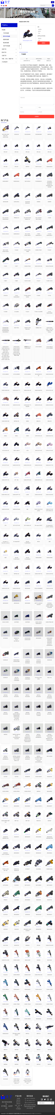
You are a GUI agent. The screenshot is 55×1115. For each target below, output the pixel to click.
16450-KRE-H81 (5, 421)
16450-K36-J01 (27, 390)
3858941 (27, 945)
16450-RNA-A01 (38, 974)
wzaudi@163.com (31, 1102)
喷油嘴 (3, 29)
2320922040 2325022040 (27, 639)
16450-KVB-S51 (16, 588)
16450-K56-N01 (49, 374)
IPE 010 (49, 152)
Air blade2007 (16, 541)
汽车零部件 (5, 62)
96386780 (27, 776)
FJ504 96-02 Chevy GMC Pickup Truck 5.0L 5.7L (16, 1081)
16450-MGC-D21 (5, 494)
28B (49, 541)
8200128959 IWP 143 (5, 821)
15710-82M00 (16, 374)
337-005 (5, 573)
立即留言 (37, 116)
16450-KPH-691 (27, 480)
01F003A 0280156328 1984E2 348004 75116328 (49, 605)
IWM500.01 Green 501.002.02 (16, 640)
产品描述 (23, 54)
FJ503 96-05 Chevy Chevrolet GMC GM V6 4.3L (27, 1081)
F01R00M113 (38, 181)
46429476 (16, 836)
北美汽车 (4, 55)
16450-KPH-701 (5, 480)
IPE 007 (16, 166)
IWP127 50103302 (27, 696)
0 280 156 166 (49, 588)
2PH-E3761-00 (49, 390)
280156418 (16, 603)
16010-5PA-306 (38, 266)
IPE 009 (5, 166)
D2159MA (38, 869)
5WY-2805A (38, 885)
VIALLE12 (5, 806)
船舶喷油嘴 (6, 39)
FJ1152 (16, 250)
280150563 (16, 806)
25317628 (5, 945)
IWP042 (38, 791)
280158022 (16, 853)
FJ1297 (49, 250)
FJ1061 (38, 295)
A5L (27, 509)
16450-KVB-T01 (38, 573)
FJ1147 (27, 311)
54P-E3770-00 (38, 450)
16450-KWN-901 (5, 390)
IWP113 (38, 1049)
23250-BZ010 (38, 1004)
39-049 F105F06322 (16, 558)
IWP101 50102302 (5, 713)
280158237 (49, 806)
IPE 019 (27, 152)
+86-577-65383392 (30, 1098)
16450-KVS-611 (38, 465)
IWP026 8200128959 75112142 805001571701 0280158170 (49, 737)
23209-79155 (49, 1004)
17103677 (27, 869)
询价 (44, 43)
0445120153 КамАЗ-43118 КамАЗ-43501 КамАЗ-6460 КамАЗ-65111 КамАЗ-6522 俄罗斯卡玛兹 (16, 351)
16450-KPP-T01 (16, 494)
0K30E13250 (49, 869)
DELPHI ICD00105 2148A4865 (16, 679)
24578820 (16, 622)
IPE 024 (16, 152)
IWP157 (27, 166)
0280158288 (49, 557)
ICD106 (38, 960)
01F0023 (16, 899)
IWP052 (5, 734)
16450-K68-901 (38, 390)
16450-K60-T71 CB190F (27, 405)
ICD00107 (5, 677)
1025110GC (16, 201)
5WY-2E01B (49, 756)
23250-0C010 (38, 989)
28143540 (5, 1079)
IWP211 (27, 1033)
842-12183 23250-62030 (5, 250)
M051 (16, 435)
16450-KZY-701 (49, 465)
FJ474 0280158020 (16, 296)
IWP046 (49, 1049)
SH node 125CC (38, 525)
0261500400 (27, 134)
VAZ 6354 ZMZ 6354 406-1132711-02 (5, 136)
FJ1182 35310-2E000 (27, 296)
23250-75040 (27, 1004)
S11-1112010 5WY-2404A (38, 218)
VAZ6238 (16, 929)
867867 (49, 820)
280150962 (49, 791)
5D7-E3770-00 (16, 525)
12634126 (16, 134)
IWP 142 (16, 820)
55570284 (49, 960)
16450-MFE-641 (38, 480)
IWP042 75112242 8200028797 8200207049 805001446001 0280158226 (27, 738)
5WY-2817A (27, 885)
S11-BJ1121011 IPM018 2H (27, 218)
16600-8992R (16, 974)
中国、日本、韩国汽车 (7, 58)
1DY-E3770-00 (5, 465)
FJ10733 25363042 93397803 (38, 661)
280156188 (5, 201)
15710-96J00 (39, 346)
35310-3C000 (5, 622)
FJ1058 (5, 311)
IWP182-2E (16, 421)
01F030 (5, 776)
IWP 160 (27, 820)
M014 (38, 541)
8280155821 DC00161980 (16, 660)
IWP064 (5, 1064)
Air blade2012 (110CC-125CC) (49, 526)
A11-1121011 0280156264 (5, 218)
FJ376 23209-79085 (27, 250)
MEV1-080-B (16, 450)
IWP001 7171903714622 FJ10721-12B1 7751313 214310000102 (38, 759)
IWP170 (5, 1049)
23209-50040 (16, 1018)
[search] (53, 5)
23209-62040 (5, 1018)
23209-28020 (27, 1018)
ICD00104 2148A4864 (27, 678)
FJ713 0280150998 (49, 312)
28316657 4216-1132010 (27, 930)
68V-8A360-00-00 (38, 375)
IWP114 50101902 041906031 (49, 697)
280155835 (27, 603)
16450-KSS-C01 (27, 465)
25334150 (27, 914)
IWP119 (27, 1049)
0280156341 (16, 181)
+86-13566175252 (30, 1100)
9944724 (39, 820)
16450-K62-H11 (49, 435)
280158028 (49, 1018)
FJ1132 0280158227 (49, 234)
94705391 (5, 638)
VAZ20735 (16, 945)
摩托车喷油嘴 (6, 36)
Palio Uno (49, 677)
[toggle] (52, 2)
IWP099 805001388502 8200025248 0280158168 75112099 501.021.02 (16, 716)
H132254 (16, 885)
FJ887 (16, 280)
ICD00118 (5, 660)
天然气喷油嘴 (6, 46)
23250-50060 (5, 791)
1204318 (6, 295)
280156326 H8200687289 (49, 837)
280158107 (49, 914)
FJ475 (5, 266)
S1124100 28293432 (27, 202)
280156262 (27, 588)
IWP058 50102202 (49, 713)
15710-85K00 (5, 374)
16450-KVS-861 (16, 509)
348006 (38, 201)
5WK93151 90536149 (16, 869)
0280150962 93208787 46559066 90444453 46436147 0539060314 (49, 642)
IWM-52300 (27, 960)
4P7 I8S (16, 480)
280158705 (38, 929)
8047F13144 (38, 166)
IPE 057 (5, 152)
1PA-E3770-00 (49, 450)
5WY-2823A (49, 885)
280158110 (38, 853)
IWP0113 (49, 134)
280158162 (38, 1018)
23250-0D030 (38, 776)
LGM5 (27, 494)
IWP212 (49, 1064)
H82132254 (49, 929)
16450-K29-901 (49, 573)
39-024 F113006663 (27, 558)
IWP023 (27, 1064)
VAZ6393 (5, 929)
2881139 (49, 421)
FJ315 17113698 (38, 311)
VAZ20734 (49, 776)
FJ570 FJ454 (27, 280)
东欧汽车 (4, 49)
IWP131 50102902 (16, 696)
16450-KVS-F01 (16, 465)
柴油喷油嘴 (6, 42)
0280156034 (49, 166)
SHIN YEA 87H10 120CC (38, 510)
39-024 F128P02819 (27, 542)
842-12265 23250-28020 (27, 234)
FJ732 (49, 295)
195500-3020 (27, 974)
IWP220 (38, 1064)
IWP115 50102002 (38, 696)
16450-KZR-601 (38, 494)
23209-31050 (16, 960)
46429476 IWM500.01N (5, 837)
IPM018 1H (16, 217)
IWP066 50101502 (27, 713)
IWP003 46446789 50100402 (27, 758)
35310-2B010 (5, 989)
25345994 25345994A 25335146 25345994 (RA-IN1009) (49, 184)
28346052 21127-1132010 (5, 853)
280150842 (27, 806)
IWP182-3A (16, 573)
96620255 (38, 899)
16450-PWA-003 (49, 622)
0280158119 (16, 233)
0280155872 (16, 989)
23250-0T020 (27, 266)
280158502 (27, 899)
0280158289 (38, 557)
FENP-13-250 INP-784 (5, 869)
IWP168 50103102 (5, 696)
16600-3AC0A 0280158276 (38, 622)
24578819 (27, 622)
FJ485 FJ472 (49, 280)
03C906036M (38, 134)
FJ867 (5, 280)
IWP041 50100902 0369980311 (38, 736)
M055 (27, 421)
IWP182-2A (27, 573)
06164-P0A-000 (49, 266)
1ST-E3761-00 (5, 450)
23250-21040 (49, 989)
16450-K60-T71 (16, 390)
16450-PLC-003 (5, 960)
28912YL (38, 421)
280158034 (16, 914)
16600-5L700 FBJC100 (27, 328)
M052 (5, 435)
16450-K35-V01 (49, 480)
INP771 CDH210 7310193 (38, 604)
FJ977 (16, 266)
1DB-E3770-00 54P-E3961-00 (49, 510)
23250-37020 (38, 250)
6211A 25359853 (38, 588)
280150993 (38, 638)
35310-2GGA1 (5, 233)
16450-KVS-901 (5, 509)
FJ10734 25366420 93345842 (27, 661)
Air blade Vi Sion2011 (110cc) (5, 542)
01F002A (5, 914)
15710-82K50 (27, 374)
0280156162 (5, 1033)
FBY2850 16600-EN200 (16, 1034)
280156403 (5, 603)
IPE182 (38, 945)
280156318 (38, 914)
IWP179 (38, 1033)
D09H (27, 435)
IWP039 (16, 1064)
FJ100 (49, 217)
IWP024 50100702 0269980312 (5, 758)
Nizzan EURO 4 (38, 806)
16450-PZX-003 (49, 945)
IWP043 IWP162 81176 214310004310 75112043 (16, 736)
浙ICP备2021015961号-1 (35, 1113)
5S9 (5, 557)
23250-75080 (16, 1004)
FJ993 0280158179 (38, 234)
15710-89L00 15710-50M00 (49, 347)
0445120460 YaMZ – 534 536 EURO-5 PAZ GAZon (49, 330)
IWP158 (16, 1049)
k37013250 (5, 885)
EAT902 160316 (5, 405)
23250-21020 (5, 1004)
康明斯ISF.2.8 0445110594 (27, 347)
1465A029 (49, 974)
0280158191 (27, 989)
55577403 (16, 327)
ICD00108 (49, 660)
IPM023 (5, 899)
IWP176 (49, 1033)
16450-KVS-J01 (38, 405)
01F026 (16, 776)
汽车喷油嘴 (6, 33)
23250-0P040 (16, 791)
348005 (49, 201)
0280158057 (5, 181)
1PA (5, 525)
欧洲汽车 (4, 52)
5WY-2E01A (27, 181)
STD (27, 450)
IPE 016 (38, 152)
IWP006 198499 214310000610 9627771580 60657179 (16, 758)
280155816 (49, 853)
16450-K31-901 (16, 405)
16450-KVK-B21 (49, 405)
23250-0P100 (27, 791)
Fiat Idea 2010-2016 (38, 678)
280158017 (27, 853)
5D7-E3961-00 (27, 525)
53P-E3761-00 (38, 435)
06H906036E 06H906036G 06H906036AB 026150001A (5, 330)
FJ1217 (38, 280)
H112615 (5, 974)
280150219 (27, 836)
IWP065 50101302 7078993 (38, 714)
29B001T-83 (38, 327)
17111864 (16, 311)
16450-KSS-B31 (49, 494)
